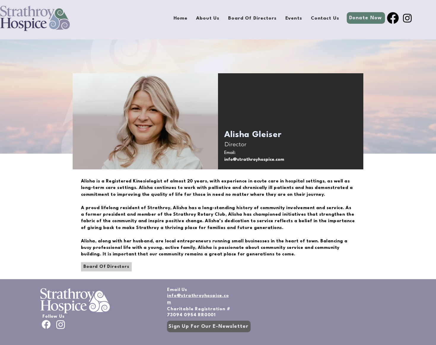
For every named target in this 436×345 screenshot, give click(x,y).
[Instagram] (407, 18)
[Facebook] (393, 18)
